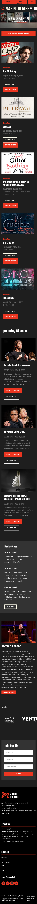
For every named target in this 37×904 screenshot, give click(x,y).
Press (3, 868)
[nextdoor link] (16, 883)
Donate (7, 1)
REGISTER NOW (13, 390)
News (3, 870)
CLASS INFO (11, 397)
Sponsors (4, 857)
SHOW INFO (10, 84)
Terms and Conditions (8, 900)
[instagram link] (12, 883)
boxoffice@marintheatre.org (15, 841)
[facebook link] (3, 883)
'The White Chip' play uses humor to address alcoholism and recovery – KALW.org (18, 559)
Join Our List (5, 860)
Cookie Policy (19, 898)
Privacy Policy (10, 898)
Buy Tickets (10, 89)
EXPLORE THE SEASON (18, 33)
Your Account (19, 2)
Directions (24, 803)
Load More (10, 606)
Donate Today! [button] (8, 692)
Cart (32, 1)
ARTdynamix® (30, 896)
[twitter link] (8, 883)
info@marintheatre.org (14, 808)
